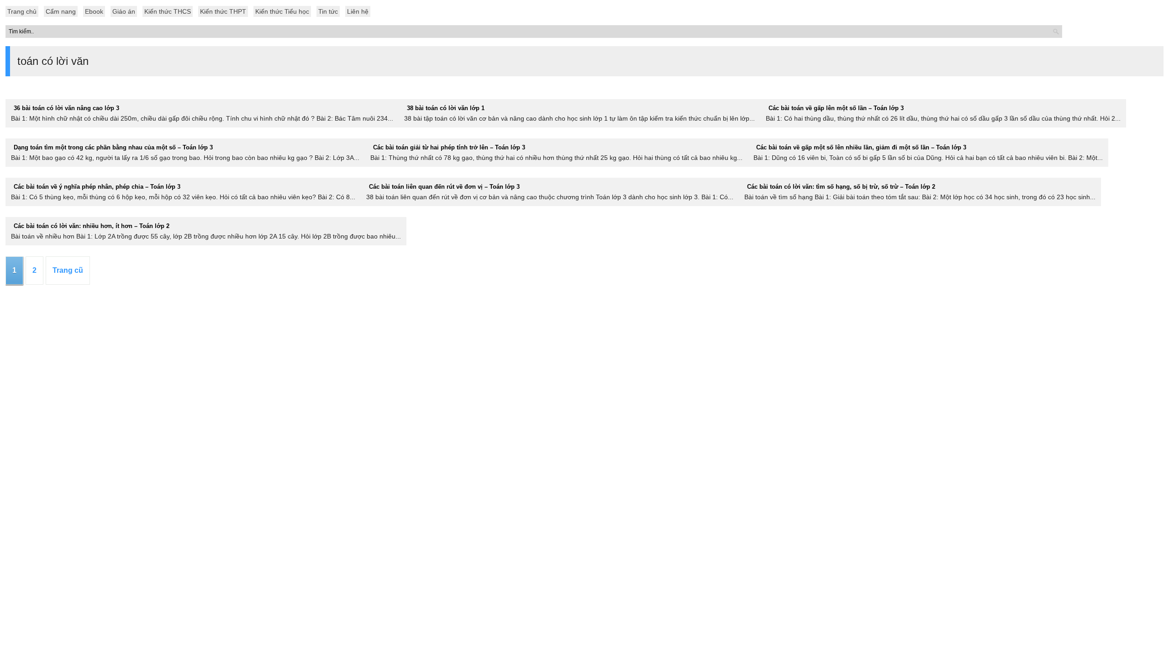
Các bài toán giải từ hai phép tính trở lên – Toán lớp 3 (449, 147)
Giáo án (123, 11)
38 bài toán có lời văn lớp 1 (445, 108)
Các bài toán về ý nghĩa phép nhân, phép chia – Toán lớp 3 (97, 186)
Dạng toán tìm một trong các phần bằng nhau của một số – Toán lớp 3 (113, 147)
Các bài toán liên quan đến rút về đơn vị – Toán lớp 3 (444, 186)
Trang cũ (68, 270)
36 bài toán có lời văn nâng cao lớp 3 (66, 108)
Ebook (94, 11)
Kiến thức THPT (223, 11)
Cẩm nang (61, 11)
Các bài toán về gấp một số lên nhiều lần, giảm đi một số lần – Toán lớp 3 (861, 147)
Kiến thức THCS (167, 11)
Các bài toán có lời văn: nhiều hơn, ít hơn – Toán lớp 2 (91, 226)
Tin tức (328, 11)
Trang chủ (22, 11)
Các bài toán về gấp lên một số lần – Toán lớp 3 (836, 108)
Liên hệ (358, 11)
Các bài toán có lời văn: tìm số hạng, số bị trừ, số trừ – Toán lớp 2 (841, 186)
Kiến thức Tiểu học (282, 11)
